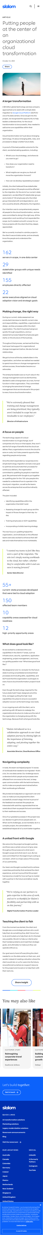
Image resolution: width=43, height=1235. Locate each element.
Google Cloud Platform (22, 113)
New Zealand (8, 1189)
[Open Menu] (38, 6)
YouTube (32, 1170)
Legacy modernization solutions (15, 1128)
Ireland (5, 1172)
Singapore (7, 1193)
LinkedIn (32, 1155)
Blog (4, 1136)
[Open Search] (31, 6)
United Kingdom (9, 1197)
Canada (6, 1159)
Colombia (6, 1163)
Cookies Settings (21, 1225)
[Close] (40, 1205)
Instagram (33, 1166)
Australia (6, 1155)
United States (8, 1201)
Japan (5, 1176)
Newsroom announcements (14, 1132)
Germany (6, 1168)
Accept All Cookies (21, 1231)
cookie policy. (29, 1221)
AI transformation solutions (14, 1120)
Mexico (5, 1180)
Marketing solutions (11, 1124)
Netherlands (8, 1184)
